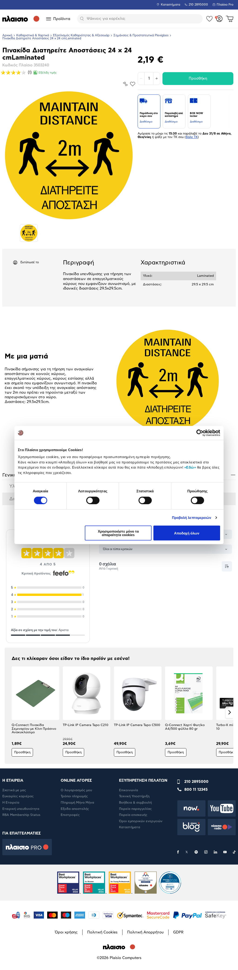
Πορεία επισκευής (133, 815)
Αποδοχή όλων (186, 533)
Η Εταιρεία (10, 802)
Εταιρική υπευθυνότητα (20, 809)
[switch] (92, 500)
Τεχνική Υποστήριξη (134, 796)
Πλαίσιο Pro (225, 4)
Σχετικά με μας (14, 790)
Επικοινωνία (128, 790)
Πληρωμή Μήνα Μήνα (77, 802)
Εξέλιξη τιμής (48, 72)
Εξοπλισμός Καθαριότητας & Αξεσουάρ (81, 35)
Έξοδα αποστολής (75, 809)
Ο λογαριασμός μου (76, 790)
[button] (8, 712)
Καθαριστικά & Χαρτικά (32, 35)
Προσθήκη (198, 78)
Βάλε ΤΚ (192, 137)
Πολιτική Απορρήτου (145, 932)
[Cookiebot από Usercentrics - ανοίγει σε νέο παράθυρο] (199, 432)
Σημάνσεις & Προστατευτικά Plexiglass (141, 35)
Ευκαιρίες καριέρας (18, 796)
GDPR (178, 932)
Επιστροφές (70, 815)
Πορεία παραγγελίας (135, 809)
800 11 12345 (196, 789)
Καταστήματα (170, 4)
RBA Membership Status (21, 815)
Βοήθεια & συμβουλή (135, 802)
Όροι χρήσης (66, 932)
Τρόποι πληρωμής (74, 796)
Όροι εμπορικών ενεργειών (140, 821)
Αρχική (7, 35)
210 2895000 (196, 782)
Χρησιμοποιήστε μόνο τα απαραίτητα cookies (118, 533)
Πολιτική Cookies (102, 932)
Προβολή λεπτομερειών (191, 517)
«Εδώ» (190, 467)
